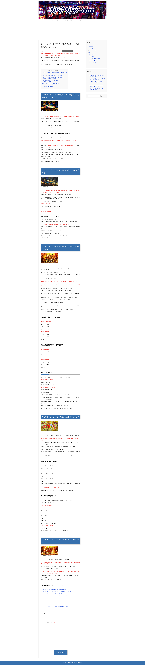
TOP (42, 20)
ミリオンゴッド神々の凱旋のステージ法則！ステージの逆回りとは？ (57, 595)
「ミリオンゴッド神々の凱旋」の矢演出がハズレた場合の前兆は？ (54, 72)
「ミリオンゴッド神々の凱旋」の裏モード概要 (52, 74)
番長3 (90, 64)
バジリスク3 (91, 54)
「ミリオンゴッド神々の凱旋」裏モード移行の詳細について (53, 77)
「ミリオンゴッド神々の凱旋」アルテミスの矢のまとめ (52, 88)
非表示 (61, 70)
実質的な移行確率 (47, 81)
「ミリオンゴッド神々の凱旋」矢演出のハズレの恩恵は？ (52, 75)
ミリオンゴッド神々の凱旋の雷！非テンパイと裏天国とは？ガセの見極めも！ (59, 591)
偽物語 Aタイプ (92, 60)
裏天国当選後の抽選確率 (48, 86)
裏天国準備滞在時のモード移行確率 (50, 80)
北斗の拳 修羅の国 (92, 62)
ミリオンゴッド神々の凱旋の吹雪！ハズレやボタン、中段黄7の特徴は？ (58, 598)
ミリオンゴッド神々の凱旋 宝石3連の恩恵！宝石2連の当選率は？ (55, 606)
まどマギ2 (91, 46)
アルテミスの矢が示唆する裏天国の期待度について (51, 83)
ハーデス (90, 52)
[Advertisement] (72, 32)
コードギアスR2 (92, 48)
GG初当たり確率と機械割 (48, 84)
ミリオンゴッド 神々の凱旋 (67, 51)
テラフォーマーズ (92, 50)
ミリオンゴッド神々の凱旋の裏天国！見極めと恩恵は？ (54, 589)
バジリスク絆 (91, 56)
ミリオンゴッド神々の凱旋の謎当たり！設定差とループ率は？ (55, 593)
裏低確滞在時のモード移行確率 (49, 78)
